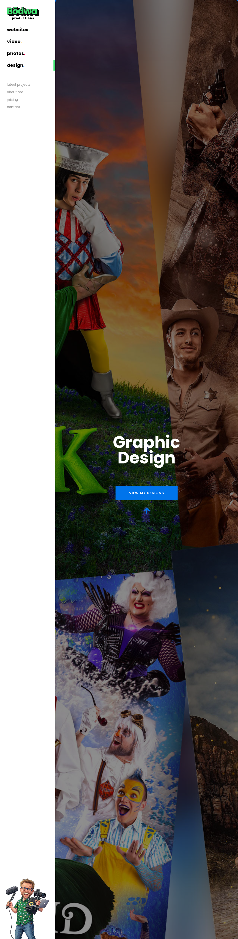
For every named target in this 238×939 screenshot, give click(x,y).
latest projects (18, 84)
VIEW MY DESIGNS (146, 492)
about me (15, 92)
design (15, 65)
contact (13, 107)
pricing (12, 99)
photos (16, 53)
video (14, 41)
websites (18, 29)
